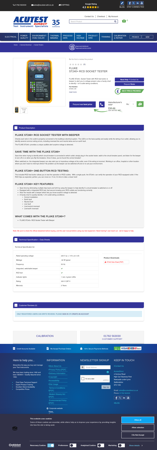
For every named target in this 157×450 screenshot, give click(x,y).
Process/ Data (68, 36)
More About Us (55, 366)
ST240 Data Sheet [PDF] (114, 262)
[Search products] (115, 21)
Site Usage (53, 384)
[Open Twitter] (120, 398)
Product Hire (93, 36)
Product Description (27, 128)
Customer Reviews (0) (28, 305)
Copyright (53, 376)
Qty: (127, 104)
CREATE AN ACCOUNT (80, 314)
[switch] (73, 445)
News (51, 411)
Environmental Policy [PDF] (57, 401)
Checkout (101, 16)
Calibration (45, 335)
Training (105, 36)
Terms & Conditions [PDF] (57, 389)
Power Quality (24, 36)
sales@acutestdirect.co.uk (128, 390)
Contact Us (89, 16)
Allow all (137, 420)
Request (129, 84)
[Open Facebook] (116, 398)
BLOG (117, 403)
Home (16, 45)
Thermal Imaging (54, 36)
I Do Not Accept (138, 435)
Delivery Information (57, 373)
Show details (134, 445)
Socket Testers (38, 45)
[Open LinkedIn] (124, 398)
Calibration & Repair (120, 36)
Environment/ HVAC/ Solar (39, 36)
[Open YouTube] (128, 398)
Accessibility (54, 380)
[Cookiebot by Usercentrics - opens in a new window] (15, 445)
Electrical (11, 36)
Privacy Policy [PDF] (57, 369)
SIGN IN (65, 314)
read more (73, 92)
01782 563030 (112, 335)
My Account (113, 16)
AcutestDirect (119, 371)
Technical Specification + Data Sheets (34, 239)
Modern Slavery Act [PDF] (57, 395)
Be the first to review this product (81, 59)
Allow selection (138, 427)
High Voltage (80, 36)
